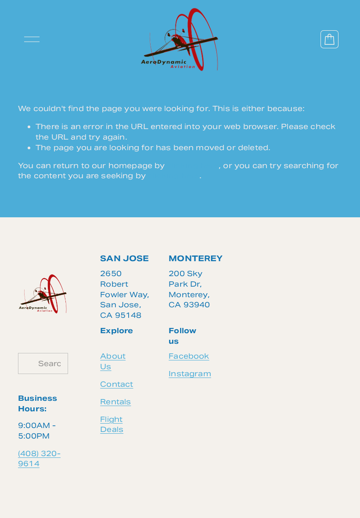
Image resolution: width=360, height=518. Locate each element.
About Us (113, 361)
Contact (116, 384)
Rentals (115, 401)
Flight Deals (111, 424)
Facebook (189, 356)
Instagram (190, 373)
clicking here (193, 165)
